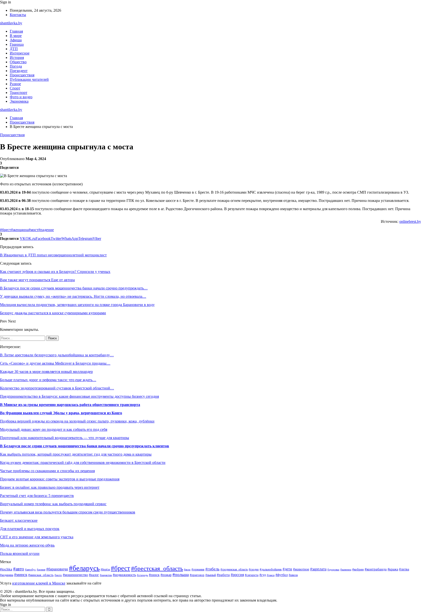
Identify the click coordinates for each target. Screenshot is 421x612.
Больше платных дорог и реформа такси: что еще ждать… (48, 380)
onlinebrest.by (410, 221)
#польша (180, 574)
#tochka (6, 569)
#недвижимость (124, 575)
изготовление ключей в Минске (38, 583)
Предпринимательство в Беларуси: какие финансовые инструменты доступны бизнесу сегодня (79, 396)
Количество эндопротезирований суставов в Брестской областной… (57, 388)
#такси (271, 575)
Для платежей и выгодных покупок (29, 529)
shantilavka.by (11, 23)
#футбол (282, 575)
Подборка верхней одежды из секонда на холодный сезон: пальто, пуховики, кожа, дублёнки (77, 421)
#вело (187, 569)
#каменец (345, 569)
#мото (58, 575)
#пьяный (210, 575)
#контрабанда (376, 569)
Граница (17, 44)
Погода (16, 66)
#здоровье (333, 569)
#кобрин (358, 569)
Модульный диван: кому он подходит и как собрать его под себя (53, 429)
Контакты (18, 15)
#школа (293, 575)
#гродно (254, 569)
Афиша (16, 40)
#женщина (20, 230)
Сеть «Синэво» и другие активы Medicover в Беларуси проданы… (55, 363)
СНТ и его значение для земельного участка (36, 537)
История (17, 57)
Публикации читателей (29, 79)
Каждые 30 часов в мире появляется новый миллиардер (46, 371)
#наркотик (106, 575)
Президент (19, 71)
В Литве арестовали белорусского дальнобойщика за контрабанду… (57, 355)
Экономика (19, 101)
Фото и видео (21, 97)
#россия (237, 575)
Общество (18, 62)
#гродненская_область (234, 569)
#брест (5, 230)
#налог (94, 575)
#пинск (154, 575)
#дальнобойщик (271, 569)
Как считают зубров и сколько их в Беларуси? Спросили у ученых (55, 272)
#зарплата (318, 569)
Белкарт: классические (19, 520)
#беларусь (84, 568)
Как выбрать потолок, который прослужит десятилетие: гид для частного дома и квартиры (76, 454)
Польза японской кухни (19, 553)
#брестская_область (157, 568)
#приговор (197, 575)
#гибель (212, 569)
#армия (41, 569)
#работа (223, 575)
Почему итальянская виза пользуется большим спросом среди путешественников (67, 512)
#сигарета (251, 575)
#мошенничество (75, 575)
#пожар (166, 575)
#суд (262, 575)
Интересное (19, 53)
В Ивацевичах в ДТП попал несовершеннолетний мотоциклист (53, 255)
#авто (18, 568)
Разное (15, 84)
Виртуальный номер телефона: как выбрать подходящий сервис (53, 504)
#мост (33, 230)
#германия (197, 569)
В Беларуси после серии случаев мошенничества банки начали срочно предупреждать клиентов (84, 446)
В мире (16, 36)
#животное (301, 569)
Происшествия (22, 75)
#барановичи (57, 569)
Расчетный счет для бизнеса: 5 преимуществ (37, 496)
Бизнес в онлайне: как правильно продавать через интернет (49, 487)
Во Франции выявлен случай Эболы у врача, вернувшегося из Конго (61, 413)
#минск (20, 574)
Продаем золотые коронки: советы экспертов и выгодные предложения (59, 479)
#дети (287, 569)
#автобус (30, 569)
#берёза (105, 569)
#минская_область (41, 575)
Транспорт (18, 92)
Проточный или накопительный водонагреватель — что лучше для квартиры (64, 438)
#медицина (6, 575)
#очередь (142, 575)
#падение (46, 230)
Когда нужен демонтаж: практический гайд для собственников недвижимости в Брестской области (82, 462)
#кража (393, 569)
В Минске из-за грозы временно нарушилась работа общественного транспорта (70, 405)
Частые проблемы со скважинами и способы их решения (47, 471)
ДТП (14, 49)
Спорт (15, 88)
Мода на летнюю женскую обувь (27, 545)
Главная (16, 31)
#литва (404, 569)
